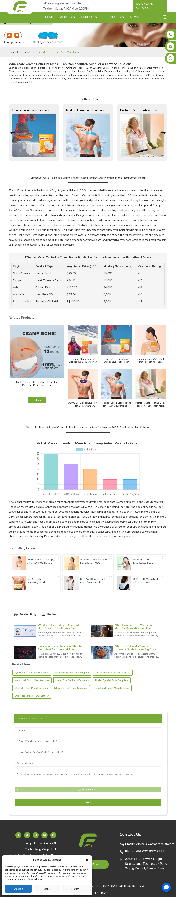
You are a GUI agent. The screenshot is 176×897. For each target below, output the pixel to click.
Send (88, 802)
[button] (87, 860)
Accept (18, 889)
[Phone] (170, 34)
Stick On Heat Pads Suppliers (70, 688)
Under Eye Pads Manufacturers (113, 672)
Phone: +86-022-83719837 (144, 851)
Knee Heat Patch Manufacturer (111, 688)
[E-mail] (170, 46)
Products (26, 52)
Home (12, 52)
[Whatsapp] (170, 58)
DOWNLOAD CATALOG (144, 6)
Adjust (75, 889)
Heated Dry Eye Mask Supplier (72, 672)
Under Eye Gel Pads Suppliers (111, 680)
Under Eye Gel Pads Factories (72, 680)
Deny (47, 889)
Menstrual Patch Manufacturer (32, 680)
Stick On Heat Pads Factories (31, 688)
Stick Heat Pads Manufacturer (32, 695)
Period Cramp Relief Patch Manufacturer (60, 52)
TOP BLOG (101, 893)
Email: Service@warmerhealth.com (149, 844)
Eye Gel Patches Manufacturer (32, 672)
